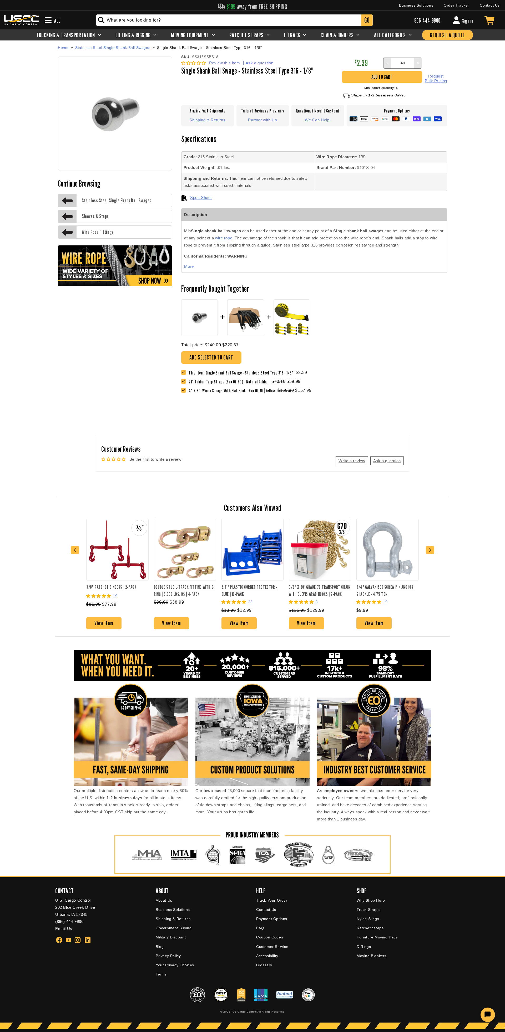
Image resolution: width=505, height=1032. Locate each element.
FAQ (260, 928)
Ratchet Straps (370, 928)
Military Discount (171, 937)
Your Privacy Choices (175, 965)
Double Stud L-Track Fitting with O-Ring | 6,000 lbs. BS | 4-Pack (184, 590)
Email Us (63, 928)
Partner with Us (262, 120)
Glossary (264, 965)
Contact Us (490, 5)
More (189, 266)
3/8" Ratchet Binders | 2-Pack (111, 587)
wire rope (223, 238)
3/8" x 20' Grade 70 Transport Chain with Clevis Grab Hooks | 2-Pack (319, 590)
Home (63, 47)
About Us (164, 900)
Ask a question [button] (387, 461)
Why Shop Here (371, 900)
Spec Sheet (201, 197)
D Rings (364, 946)
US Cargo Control (245, 1011)
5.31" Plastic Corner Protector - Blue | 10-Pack (249, 590)
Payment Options (271, 919)
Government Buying (173, 928)
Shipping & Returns (207, 120)
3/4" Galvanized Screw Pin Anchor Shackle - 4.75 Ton (384, 590)
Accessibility (267, 956)
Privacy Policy (168, 956)
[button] (194, 63)
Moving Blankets (371, 956)
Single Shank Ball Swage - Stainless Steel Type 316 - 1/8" (209, 48)
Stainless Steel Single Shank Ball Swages (112, 47)
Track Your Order (271, 900)
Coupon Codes (269, 937)
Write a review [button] (352, 461)
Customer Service (272, 946)
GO (366, 20)
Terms (161, 974)
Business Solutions (416, 5)
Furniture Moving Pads (377, 937)
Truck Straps (368, 909)
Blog (160, 946)
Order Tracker (456, 5)
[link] (230, 382)
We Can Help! (318, 120)
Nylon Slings (368, 919)
